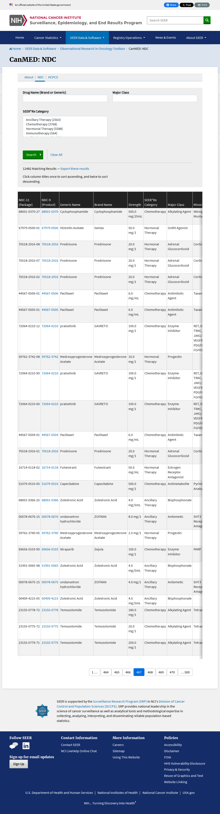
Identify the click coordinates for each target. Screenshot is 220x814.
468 (150, 672)
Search (31, 154)
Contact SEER (70, 745)
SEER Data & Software (40, 48)
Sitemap (119, 751)
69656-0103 (50, 549)
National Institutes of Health (118, 792)
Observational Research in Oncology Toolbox (92, 48)
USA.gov (189, 792)
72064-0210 (50, 326)
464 (105, 672)
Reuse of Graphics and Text (183, 775)
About (28, 77)
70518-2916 (50, 244)
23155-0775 (50, 626)
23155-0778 (50, 610)
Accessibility (173, 745)
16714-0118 (50, 467)
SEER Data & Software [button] (86, 37)
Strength (134, 204)
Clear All (56, 154)
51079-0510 (50, 483)
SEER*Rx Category (36, 111)
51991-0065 (50, 565)
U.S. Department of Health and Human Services (59, 792)
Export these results (75, 168)
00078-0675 (50, 582)
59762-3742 (50, 356)
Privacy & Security (177, 769)
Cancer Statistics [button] (46, 37)
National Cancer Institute (160, 792)
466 (128, 672)
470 (172, 672)
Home (19, 37)
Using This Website (126, 757)
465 (116, 672)
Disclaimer (171, 751)
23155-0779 (50, 642)
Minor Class (202, 204)
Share (172, 5)
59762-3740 (50, 533)
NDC (41, 77)
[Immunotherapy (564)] (65, 133)
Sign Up (18, 764)
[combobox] (155, 98)
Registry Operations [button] (127, 37)
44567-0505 (50, 309)
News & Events (165, 37)
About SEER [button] (195, 37)
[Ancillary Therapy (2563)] (65, 119)
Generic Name (70, 204)
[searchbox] (115, 98)
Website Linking (175, 782)
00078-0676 (50, 516)
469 (161, 672)
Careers (118, 745)
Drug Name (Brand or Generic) (44, 92)
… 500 (185, 672)
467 (139, 672)
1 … (94, 672)
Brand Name (103, 204)
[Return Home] (75, 20)
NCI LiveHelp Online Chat (79, 751)
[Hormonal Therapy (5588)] (65, 128)
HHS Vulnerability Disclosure (184, 763)
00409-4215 (50, 598)
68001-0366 (50, 500)
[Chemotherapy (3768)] (65, 124)
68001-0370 (50, 211)
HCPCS (53, 77)
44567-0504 (50, 435)
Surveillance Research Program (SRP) (120, 701)
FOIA (167, 757)
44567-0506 (50, 293)
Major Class (121, 92)
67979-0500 (50, 228)
